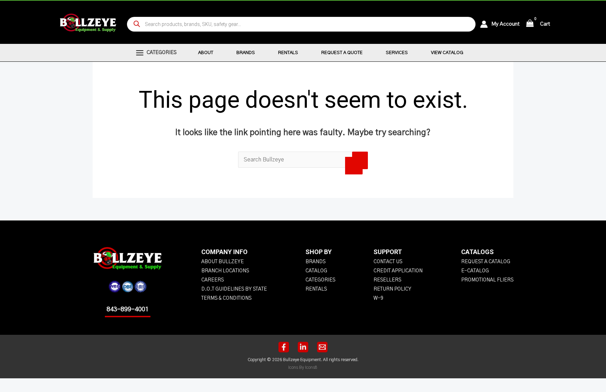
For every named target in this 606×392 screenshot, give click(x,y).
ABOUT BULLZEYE (222, 261)
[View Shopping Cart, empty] (530, 24)
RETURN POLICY (392, 289)
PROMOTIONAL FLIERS (487, 280)
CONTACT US (387, 261)
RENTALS (316, 289)
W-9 (378, 298)
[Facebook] (283, 347)
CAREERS (212, 280)
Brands (245, 53)
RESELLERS (387, 280)
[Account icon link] (486, 24)
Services (397, 53)
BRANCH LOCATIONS (225, 270)
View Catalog (447, 53)
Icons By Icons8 (302, 367)
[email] (322, 347)
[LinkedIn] (303, 347)
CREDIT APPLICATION (398, 270)
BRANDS (315, 261)
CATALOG (316, 270)
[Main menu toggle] (139, 52)
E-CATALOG (475, 270)
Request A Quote (342, 53)
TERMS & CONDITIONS (226, 298)
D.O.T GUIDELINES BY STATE (234, 289)
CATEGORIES (320, 280)
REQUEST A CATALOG (485, 261)
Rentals (288, 53)
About (205, 53)
